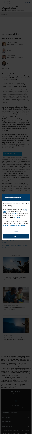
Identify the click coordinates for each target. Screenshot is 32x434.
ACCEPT (16, 236)
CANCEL (16, 231)
